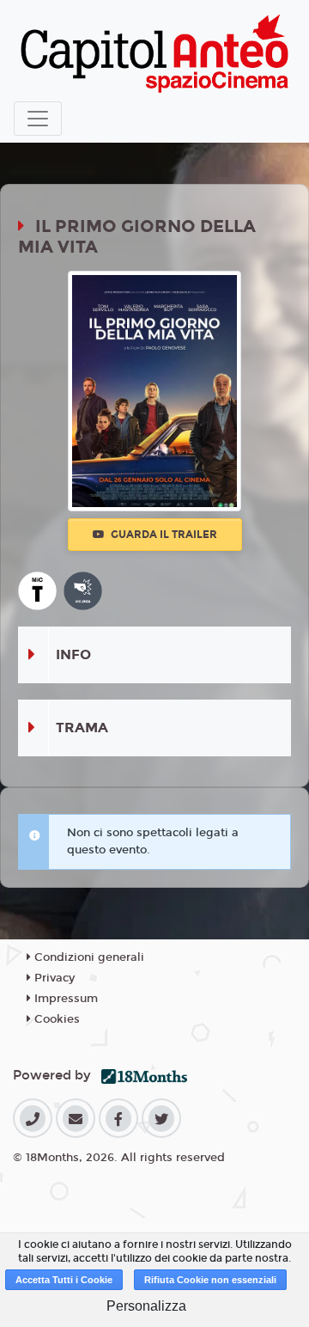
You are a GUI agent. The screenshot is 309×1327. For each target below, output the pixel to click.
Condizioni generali (87, 957)
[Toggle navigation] (38, 118)
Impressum (64, 999)
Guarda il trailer (162, 535)
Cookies (55, 1019)
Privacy (53, 978)
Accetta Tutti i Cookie (63, 1280)
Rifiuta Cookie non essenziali (210, 1280)
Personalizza (146, 1306)
